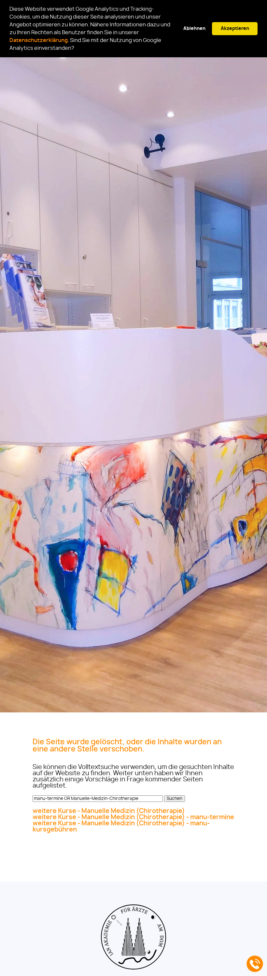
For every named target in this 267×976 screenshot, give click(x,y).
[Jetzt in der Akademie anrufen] (254, 963)
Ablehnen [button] (194, 28)
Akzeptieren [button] (235, 28)
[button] (76, 49)
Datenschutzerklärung (38, 40)
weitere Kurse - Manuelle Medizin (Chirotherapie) (109, 811)
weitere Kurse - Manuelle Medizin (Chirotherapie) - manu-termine (133, 817)
